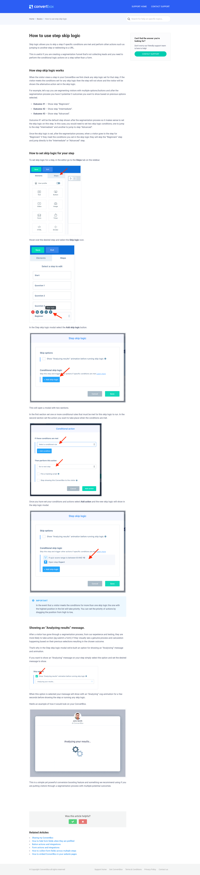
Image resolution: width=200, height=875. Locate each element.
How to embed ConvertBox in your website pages (54, 854)
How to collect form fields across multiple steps (54, 851)
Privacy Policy (150, 869)
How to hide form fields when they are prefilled (53, 841)
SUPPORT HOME (139, 6)
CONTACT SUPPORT (160, 6)
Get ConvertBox (116, 869)
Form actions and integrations (45, 847)
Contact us (163, 869)
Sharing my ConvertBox (42, 838)
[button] (73, 821)
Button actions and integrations (46, 844)
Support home (101, 869)
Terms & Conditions (133, 869)
